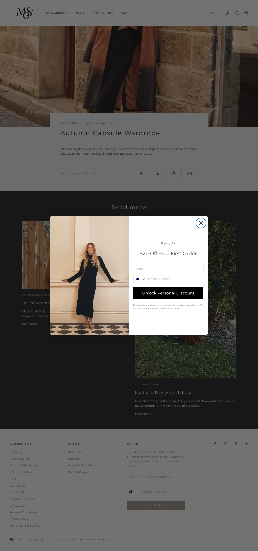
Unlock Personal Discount (168, 293)
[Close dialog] (201, 223)
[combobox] (139, 279)
